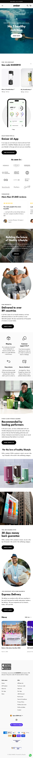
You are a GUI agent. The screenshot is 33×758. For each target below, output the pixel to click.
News (3, 694)
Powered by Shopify (21, 754)
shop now (16, 36)
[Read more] (23, 478)
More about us (9, 442)
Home (3, 683)
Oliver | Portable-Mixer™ (8, 89)
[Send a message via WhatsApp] (30, 755)
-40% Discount (20, 694)
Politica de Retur (21, 707)
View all (27, 617)
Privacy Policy (20, 702)
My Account (20, 696)
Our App (4, 691)
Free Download (9, 152)
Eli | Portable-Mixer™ (26, 89)
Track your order (21, 686)
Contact (19, 710)
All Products (4, 686)
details (16, 254)
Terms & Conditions (22, 699)
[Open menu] (2, 5)
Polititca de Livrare (21, 704)
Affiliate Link (20, 683)
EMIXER (13, 754)
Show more (8, 326)
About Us (4, 688)
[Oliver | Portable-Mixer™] (11, 78)
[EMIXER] (16, 5)
